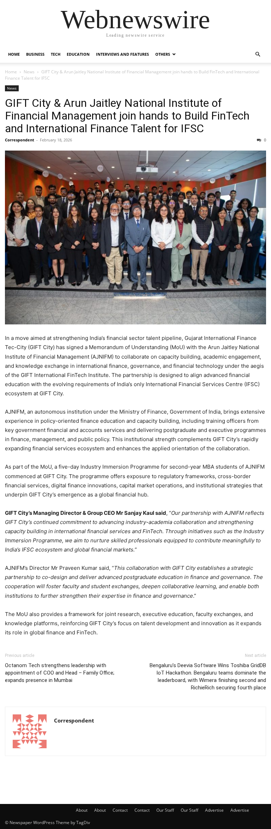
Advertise (214, 810)
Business (35, 54)
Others (162, 54)
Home (14, 54)
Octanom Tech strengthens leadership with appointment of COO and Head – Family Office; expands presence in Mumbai (59, 672)
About (82, 810)
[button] (257, 54)
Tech (55, 54)
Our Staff (165, 810)
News (29, 72)
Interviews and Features (122, 54)
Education (78, 54)
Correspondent (19, 139)
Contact (120, 810)
